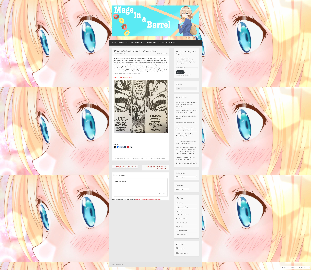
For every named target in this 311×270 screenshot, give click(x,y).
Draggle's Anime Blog (182, 207)
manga (148, 158)
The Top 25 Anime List (168, 42)
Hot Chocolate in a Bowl (182, 215)
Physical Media (119, 158)
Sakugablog (179, 226)
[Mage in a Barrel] (155, 36)
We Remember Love (181, 230)
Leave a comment (163, 53)
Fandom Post (142, 158)
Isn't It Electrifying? (181, 223)
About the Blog (122, 42)
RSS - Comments (183, 253)
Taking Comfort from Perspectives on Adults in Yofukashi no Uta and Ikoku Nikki (186, 104)
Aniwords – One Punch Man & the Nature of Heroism (156, 167)
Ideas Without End (181, 219)
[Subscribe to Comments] (177, 253)
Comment (161, 193)
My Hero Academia (156, 158)
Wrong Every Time (181, 234)
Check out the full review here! (123, 77)
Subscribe (180, 72)
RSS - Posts (181, 249)
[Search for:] (186, 88)
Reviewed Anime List (153, 42)
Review (163, 158)
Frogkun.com (179, 211)
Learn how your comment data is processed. (147, 199)
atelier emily (179, 203)
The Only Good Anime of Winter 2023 (186, 163)
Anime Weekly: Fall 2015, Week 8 (125, 166)
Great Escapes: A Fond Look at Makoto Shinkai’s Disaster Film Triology (184, 136)
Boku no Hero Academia (131, 158)
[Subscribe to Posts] (177, 249)
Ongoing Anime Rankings (137, 42)
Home (114, 42)
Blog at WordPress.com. (117, 264)
